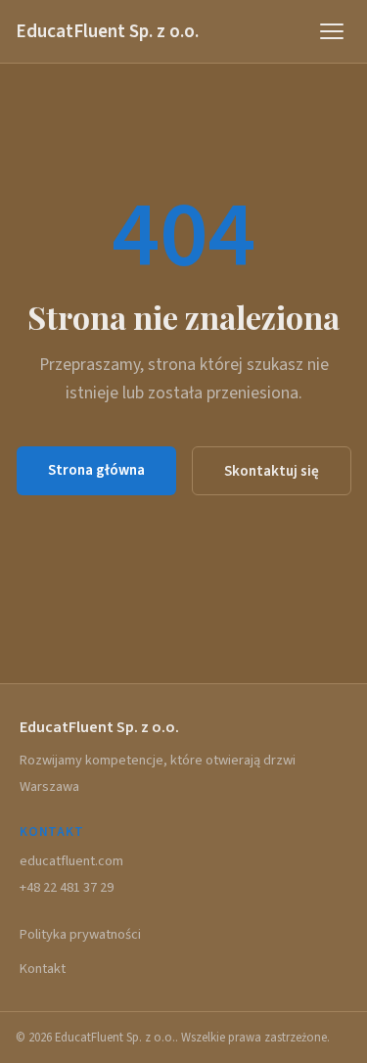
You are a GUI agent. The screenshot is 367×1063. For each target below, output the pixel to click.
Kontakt (43, 968)
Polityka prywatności (80, 934)
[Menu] (331, 31)
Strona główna (96, 470)
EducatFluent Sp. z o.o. (107, 31)
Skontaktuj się (271, 471)
